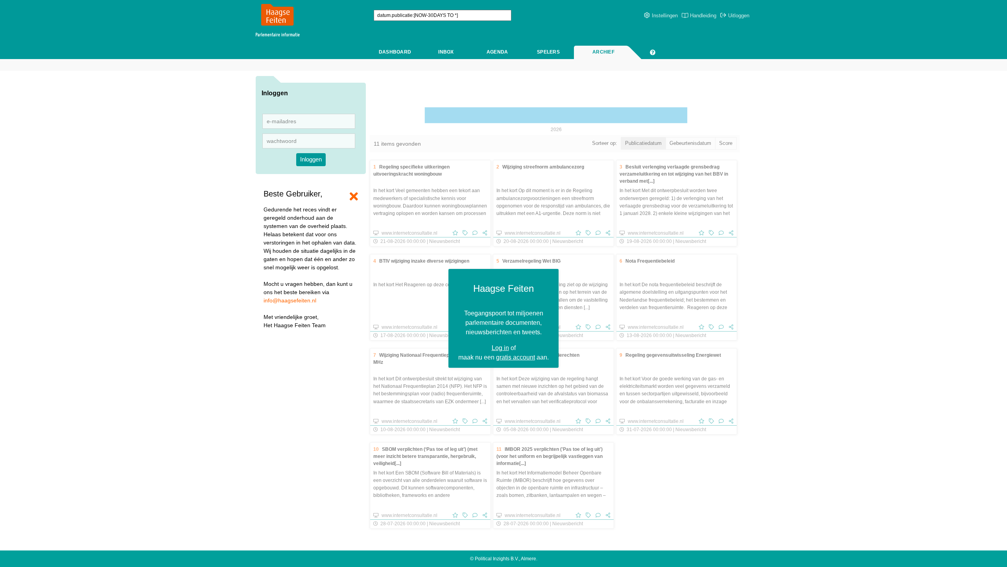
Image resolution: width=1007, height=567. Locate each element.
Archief (603, 52)
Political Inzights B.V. (497, 558)
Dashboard (395, 52)
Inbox (446, 52)
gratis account (515, 357)
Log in (500, 347)
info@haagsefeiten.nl (290, 300)
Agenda (497, 52)
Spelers (548, 52)
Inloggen (311, 159)
